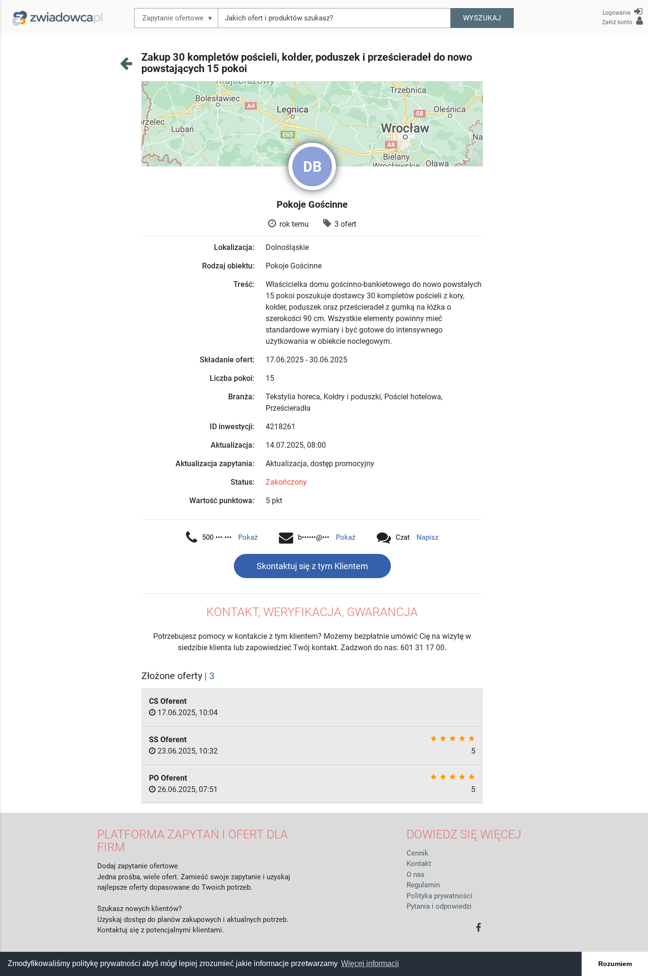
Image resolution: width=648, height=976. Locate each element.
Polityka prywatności (439, 896)
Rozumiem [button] (615, 963)
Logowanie (617, 12)
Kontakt (419, 863)
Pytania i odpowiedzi (439, 906)
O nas (416, 874)
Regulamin (423, 885)
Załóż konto (618, 22)
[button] (482, 18)
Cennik (417, 853)
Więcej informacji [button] (370, 963)
